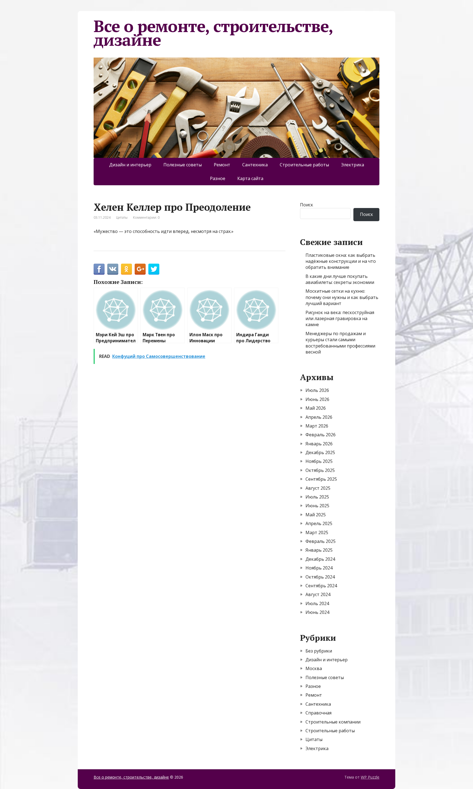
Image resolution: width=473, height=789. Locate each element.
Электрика (352, 165)
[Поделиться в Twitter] (153, 269)
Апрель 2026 (318, 417)
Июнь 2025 (317, 506)
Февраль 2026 (320, 435)
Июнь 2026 (317, 399)
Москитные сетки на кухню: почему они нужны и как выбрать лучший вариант (341, 297)
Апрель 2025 (318, 523)
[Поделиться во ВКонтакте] (112, 269)
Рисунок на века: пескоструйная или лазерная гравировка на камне (339, 318)
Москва (313, 668)
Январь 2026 (319, 444)
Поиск (306, 205)
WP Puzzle (370, 777)
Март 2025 (316, 532)
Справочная (318, 713)
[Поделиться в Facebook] (99, 269)
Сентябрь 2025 (321, 479)
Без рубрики (318, 651)
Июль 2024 (317, 603)
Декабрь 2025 (320, 452)
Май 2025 (315, 515)
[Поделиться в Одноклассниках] (126, 269)
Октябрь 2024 (320, 577)
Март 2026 (316, 426)
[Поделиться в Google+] (140, 269)
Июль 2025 (317, 497)
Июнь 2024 (317, 612)
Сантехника (255, 165)
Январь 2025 (319, 550)
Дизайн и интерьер (130, 165)
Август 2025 (317, 488)
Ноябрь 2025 (319, 461)
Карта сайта (250, 178)
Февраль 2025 (320, 541)
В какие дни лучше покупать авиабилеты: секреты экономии (339, 279)
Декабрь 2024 (320, 559)
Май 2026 (315, 408)
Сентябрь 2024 (321, 586)
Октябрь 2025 (320, 470)
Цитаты (122, 217)
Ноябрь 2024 (319, 568)
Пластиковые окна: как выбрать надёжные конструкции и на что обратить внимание (340, 261)
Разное (217, 178)
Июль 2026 (317, 390)
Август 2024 (317, 594)
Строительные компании (332, 722)
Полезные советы (182, 165)
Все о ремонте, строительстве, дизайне (213, 33)
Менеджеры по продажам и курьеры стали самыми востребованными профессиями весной (340, 343)
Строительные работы (304, 165)
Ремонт (222, 165)
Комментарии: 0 (146, 217)
